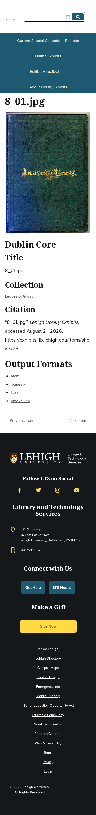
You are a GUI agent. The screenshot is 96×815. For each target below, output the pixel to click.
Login (48, 771)
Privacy (48, 762)
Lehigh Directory (48, 658)
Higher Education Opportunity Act (48, 705)
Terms (48, 752)
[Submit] (78, 16)
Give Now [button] (48, 626)
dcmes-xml (20, 384)
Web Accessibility (48, 743)
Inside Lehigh (48, 648)
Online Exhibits (48, 56)
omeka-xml (20, 401)
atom (15, 376)
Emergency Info (48, 686)
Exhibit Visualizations (48, 71)
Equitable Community (48, 715)
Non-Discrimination (48, 724)
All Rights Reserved (30, 792)
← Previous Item (19, 420)
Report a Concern (48, 733)
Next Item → (80, 420)
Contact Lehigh (48, 677)
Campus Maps (48, 667)
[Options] (69, 17)
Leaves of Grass (19, 296)
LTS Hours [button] (62, 587)
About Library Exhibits (48, 87)
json (14, 392)
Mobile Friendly (48, 696)
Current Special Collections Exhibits (48, 40)
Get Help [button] (33, 587)
